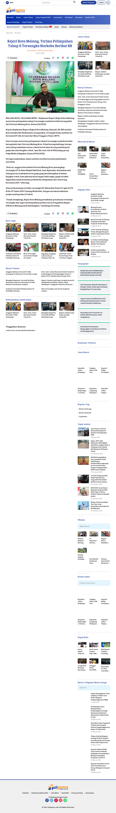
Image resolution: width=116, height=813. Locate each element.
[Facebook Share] (53, 58)
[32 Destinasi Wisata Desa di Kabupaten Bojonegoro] (93, 533)
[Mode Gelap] (108, 2)
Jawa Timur (28, 17)
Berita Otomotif (13, 27)
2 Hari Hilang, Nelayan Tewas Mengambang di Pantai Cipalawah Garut (100, 232)
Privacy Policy (77, 793)
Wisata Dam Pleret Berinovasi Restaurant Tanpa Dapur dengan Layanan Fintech (105, 561)
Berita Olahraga (85, 409)
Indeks (101, 2)
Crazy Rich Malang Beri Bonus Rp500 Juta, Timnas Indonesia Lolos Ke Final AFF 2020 (82, 668)
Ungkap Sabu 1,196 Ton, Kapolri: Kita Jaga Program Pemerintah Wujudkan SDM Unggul (93, 370)
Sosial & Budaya (13, 22)
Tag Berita (83, 416)
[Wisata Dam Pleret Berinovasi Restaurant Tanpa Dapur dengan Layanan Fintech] (105, 552)
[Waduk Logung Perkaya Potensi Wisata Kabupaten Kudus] (82, 550)
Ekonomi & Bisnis (76, 27)
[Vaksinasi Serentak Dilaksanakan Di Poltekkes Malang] (13, 247)
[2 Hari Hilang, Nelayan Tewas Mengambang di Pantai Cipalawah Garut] (83, 232)
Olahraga (38, 22)
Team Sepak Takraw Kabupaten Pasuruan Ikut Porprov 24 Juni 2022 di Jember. (82, 651)
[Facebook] (47, 800)
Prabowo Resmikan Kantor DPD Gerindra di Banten (100, 252)
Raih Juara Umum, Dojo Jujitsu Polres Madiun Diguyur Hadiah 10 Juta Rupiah (93, 651)
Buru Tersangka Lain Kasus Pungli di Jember (30, 256)
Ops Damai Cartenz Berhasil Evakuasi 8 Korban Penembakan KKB (99, 432)
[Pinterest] (56, 800)
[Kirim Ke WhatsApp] (72, 58)
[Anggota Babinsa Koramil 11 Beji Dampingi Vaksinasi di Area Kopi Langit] (13, 227)
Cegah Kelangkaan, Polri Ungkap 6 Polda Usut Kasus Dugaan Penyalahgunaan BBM (100, 696)
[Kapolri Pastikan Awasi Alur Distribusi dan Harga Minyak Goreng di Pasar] (83, 768)
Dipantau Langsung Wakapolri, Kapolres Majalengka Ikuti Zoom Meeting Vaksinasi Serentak (93, 390)
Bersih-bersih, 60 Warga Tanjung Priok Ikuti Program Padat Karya (100, 221)
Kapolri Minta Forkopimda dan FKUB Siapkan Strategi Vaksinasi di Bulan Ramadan (105, 370)
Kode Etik (65, 793)
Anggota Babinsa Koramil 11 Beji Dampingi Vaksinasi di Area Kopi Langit (13, 236)
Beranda (10, 17)
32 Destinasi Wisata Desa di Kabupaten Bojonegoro (93, 541)
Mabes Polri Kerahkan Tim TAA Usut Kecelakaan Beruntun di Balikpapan (100, 505)
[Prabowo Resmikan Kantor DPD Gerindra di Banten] (83, 252)
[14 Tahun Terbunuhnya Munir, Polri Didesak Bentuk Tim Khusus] (83, 242)
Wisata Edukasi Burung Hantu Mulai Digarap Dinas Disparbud (82, 541)
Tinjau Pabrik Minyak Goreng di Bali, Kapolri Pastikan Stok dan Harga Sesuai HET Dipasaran (100, 739)
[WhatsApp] (65, 800)
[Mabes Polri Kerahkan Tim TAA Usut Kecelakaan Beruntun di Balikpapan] (83, 505)
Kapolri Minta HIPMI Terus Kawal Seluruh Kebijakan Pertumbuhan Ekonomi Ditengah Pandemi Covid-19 (100, 753)
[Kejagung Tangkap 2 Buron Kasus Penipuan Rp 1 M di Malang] (48, 247)
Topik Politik (90, 17)
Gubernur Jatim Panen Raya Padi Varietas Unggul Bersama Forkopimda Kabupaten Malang (66, 256)
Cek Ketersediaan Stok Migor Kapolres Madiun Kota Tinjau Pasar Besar (82, 156)
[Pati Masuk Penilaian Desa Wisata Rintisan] (93, 552)
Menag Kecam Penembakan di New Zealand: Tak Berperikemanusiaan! (99, 210)
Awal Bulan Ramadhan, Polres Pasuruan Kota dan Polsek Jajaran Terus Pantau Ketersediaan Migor (105, 156)
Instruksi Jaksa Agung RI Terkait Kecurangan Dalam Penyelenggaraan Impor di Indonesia (100, 726)
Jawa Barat (57, 17)
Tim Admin (31, 50)
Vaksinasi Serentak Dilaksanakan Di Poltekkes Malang (13, 256)
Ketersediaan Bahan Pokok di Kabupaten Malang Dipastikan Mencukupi (93, 156)
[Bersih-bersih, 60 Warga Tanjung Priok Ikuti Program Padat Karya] (83, 221)
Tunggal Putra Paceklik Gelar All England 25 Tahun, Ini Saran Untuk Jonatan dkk (93, 668)
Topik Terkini (27, 22)
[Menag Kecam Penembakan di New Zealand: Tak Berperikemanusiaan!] (83, 209)
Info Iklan (55, 793)
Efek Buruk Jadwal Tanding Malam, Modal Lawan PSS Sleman (105, 651)
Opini (56, 27)
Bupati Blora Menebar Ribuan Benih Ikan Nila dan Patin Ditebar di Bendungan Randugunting (105, 172)
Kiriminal (69, 17)
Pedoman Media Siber (39, 793)
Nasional (78, 17)
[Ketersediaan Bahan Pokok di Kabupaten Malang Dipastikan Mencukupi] (93, 148)
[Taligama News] (15, 10)
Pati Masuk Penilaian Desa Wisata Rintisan (93, 561)
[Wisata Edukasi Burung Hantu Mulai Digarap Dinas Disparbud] (82, 533)
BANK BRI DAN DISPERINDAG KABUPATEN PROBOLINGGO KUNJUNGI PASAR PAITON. (82, 172)
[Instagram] (60, 800)
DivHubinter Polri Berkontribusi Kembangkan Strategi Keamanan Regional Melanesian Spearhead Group (100, 712)
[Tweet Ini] (58, 58)
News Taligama (88, 2)
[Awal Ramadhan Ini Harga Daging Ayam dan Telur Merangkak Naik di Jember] (93, 167)
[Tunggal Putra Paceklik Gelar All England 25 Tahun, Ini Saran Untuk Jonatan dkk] (93, 661)
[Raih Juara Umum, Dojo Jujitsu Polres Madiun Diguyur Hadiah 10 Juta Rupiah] (93, 644)
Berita (18, 17)
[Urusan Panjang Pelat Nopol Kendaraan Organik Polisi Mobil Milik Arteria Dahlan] (83, 479)
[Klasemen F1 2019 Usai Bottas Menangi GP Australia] (105, 661)
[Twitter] (51, 800)
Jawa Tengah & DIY (43, 17)
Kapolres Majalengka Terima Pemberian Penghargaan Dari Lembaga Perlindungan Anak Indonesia (82, 390)
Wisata (64, 27)
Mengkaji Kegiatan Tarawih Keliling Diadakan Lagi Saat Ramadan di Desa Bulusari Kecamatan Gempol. (48, 236)
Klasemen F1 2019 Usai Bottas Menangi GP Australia (105, 669)
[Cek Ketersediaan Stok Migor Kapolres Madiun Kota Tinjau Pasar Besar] (82, 148)
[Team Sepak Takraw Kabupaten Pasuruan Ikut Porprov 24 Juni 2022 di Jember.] (82, 644)
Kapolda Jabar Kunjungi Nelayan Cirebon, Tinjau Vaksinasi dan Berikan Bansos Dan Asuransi (82, 370)
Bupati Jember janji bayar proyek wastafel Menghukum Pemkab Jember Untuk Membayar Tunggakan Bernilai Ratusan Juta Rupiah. (66, 236)
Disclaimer (90, 793)
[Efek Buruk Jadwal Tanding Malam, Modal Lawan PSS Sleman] (105, 644)
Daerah (40, 50)
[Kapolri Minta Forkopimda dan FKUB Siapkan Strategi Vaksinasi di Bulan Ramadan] (105, 361)
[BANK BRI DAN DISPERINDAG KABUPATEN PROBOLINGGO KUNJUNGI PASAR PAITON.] (82, 165)
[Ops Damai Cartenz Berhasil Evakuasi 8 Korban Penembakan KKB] (83, 432)
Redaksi (25, 793)
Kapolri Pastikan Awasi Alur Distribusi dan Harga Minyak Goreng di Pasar (100, 767)
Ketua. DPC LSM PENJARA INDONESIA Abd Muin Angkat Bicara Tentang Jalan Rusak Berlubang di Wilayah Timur (100, 446)
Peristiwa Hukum (42, 27)
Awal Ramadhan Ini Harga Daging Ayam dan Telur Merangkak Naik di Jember (93, 176)
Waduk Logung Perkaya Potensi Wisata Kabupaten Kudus (82, 557)
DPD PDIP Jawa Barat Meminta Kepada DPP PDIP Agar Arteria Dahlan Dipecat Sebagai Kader (100, 492)
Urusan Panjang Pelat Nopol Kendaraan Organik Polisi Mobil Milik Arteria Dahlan (99, 479)
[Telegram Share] (67, 58)
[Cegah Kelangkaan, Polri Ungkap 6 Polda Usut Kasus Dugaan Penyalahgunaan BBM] (83, 698)
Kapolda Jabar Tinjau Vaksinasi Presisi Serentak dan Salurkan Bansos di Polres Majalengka (105, 390)
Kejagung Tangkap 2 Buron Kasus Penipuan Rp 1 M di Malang (48, 256)
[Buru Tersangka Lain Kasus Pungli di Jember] (31, 247)
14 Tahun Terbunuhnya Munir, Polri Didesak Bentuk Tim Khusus (99, 242)
